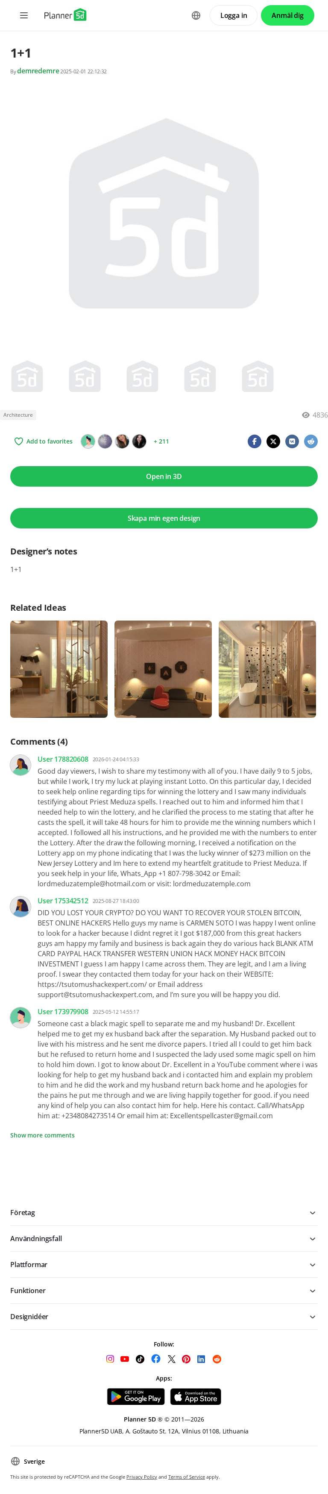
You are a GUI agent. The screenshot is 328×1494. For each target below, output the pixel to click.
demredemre (38, 70)
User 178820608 (63, 759)
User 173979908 (63, 1011)
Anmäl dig (288, 15)
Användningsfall (36, 1238)
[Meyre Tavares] (139, 441)
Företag (22, 1212)
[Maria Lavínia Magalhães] (122, 441)
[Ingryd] (88, 441)
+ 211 (161, 441)
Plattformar (28, 1264)
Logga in (233, 15)
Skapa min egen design (164, 518)
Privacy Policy (141, 1477)
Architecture (18, 414)
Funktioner (27, 1290)
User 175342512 (63, 900)
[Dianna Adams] (105, 441)
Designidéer (29, 1316)
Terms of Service (186, 1477)
